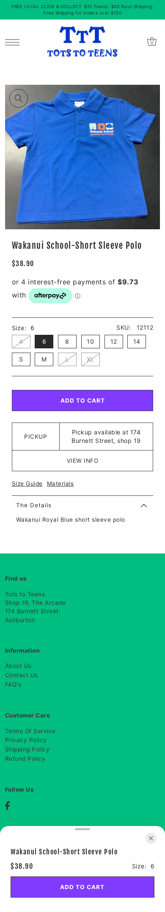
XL (90, 359)
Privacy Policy (26, 740)
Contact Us (21, 675)
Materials (60, 483)
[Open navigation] (14, 42)
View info (83, 460)
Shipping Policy (27, 749)
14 (136, 341)
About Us (18, 665)
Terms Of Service (30, 731)
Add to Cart (82, 400)
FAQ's (13, 684)
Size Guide (27, 483)
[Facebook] (7, 805)
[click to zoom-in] (18, 98)
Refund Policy (25, 758)
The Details (34, 505)
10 (90, 341)
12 (113, 341)
